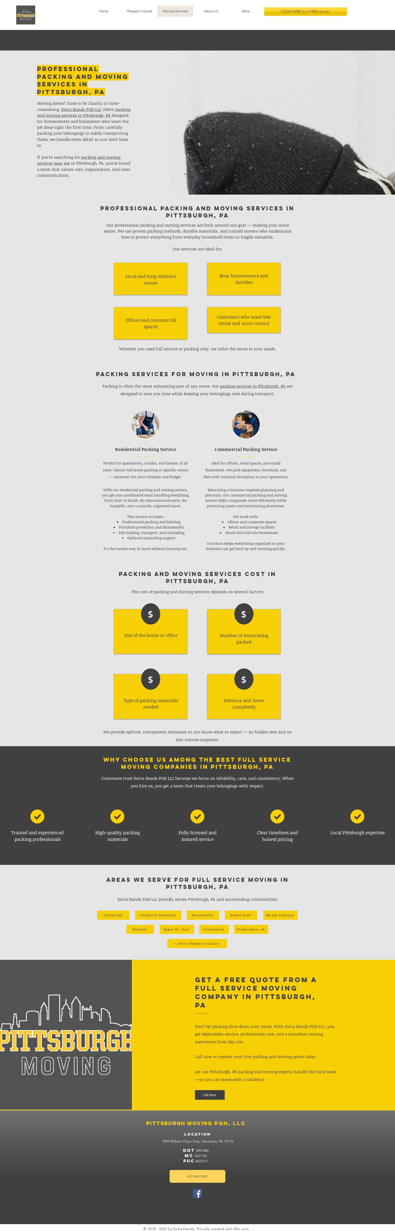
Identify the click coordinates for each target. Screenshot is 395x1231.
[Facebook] (197, 1193)
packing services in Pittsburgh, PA (252, 386)
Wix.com (241, 1229)
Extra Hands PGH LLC (81, 109)
